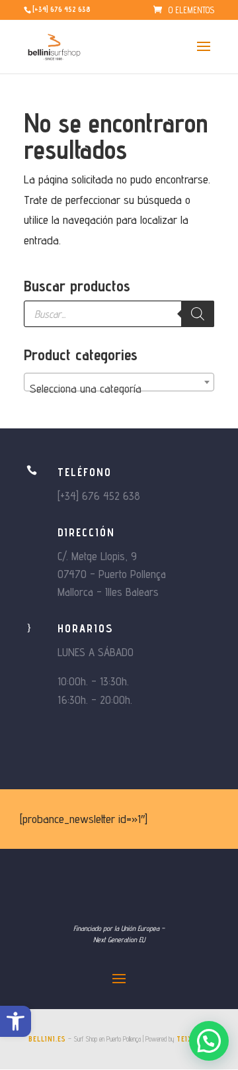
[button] (15, 1021)
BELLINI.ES (47, 1039)
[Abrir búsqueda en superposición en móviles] (119, 314)
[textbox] (119, 388)
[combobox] (119, 382)
